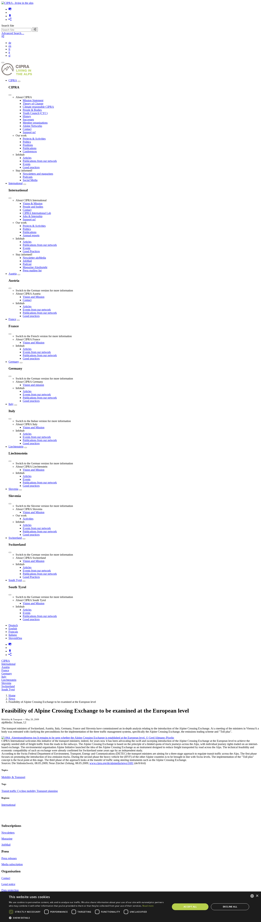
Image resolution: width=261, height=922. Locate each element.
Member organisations (35, 122)
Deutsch (13, 625)
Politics (27, 141)
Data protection (10, 890)
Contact (27, 129)
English (13, 628)
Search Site (7, 25)
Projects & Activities (34, 138)
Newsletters (8, 832)
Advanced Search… (12, 33)
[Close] (10, 94)
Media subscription (12, 864)
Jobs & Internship (32, 216)
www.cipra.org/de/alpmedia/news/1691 (111, 763)
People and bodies (33, 206)
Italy (11, 404)
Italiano (13, 634)
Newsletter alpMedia (34, 257)
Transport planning (47, 790)
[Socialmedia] (10, 19)
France (12, 319)
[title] (35, 29)
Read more (148, 905)
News (12, 698)
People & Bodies (32, 109)
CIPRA (13, 80)
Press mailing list (32, 270)
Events (26, 164)
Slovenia (13, 488)
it (9, 52)
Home (12, 695)
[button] (87, 917)
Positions (28, 145)
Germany (14, 361)
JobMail (27, 260)
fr (9, 49)
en (10, 45)
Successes (28, 119)
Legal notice (8, 884)
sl (9, 55)
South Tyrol (15, 580)
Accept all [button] (190, 906)
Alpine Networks (32, 125)
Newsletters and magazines (38, 173)
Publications (29, 148)
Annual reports (31, 235)
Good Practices (31, 251)
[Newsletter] (10, 9)
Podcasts (27, 176)
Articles (27, 157)
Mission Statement (33, 100)
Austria (13, 273)
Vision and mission (33, 384)
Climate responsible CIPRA (38, 106)
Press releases (9, 858)
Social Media (30, 180)
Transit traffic (9, 790)
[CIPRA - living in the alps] (17, 2)
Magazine (6, 838)
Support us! (29, 132)
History (27, 116)
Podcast (27, 264)
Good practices (31, 167)
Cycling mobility (27, 790)
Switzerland (15, 537)
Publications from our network (40, 160)
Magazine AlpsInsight (35, 267)
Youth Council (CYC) (35, 113)
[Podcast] (10, 16)
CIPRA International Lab (37, 213)
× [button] (257, 896)
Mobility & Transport (13, 777)
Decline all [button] (230, 906)
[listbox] (252, 896)
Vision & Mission (32, 203)
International (16, 183)
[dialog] (130, 907)
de (10, 42)
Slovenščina (15, 638)
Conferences (30, 151)
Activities (28, 518)
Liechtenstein (16, 446)
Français (13, 631)
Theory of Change (33, 103)
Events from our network (37, 309)
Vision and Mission (33, 296)
